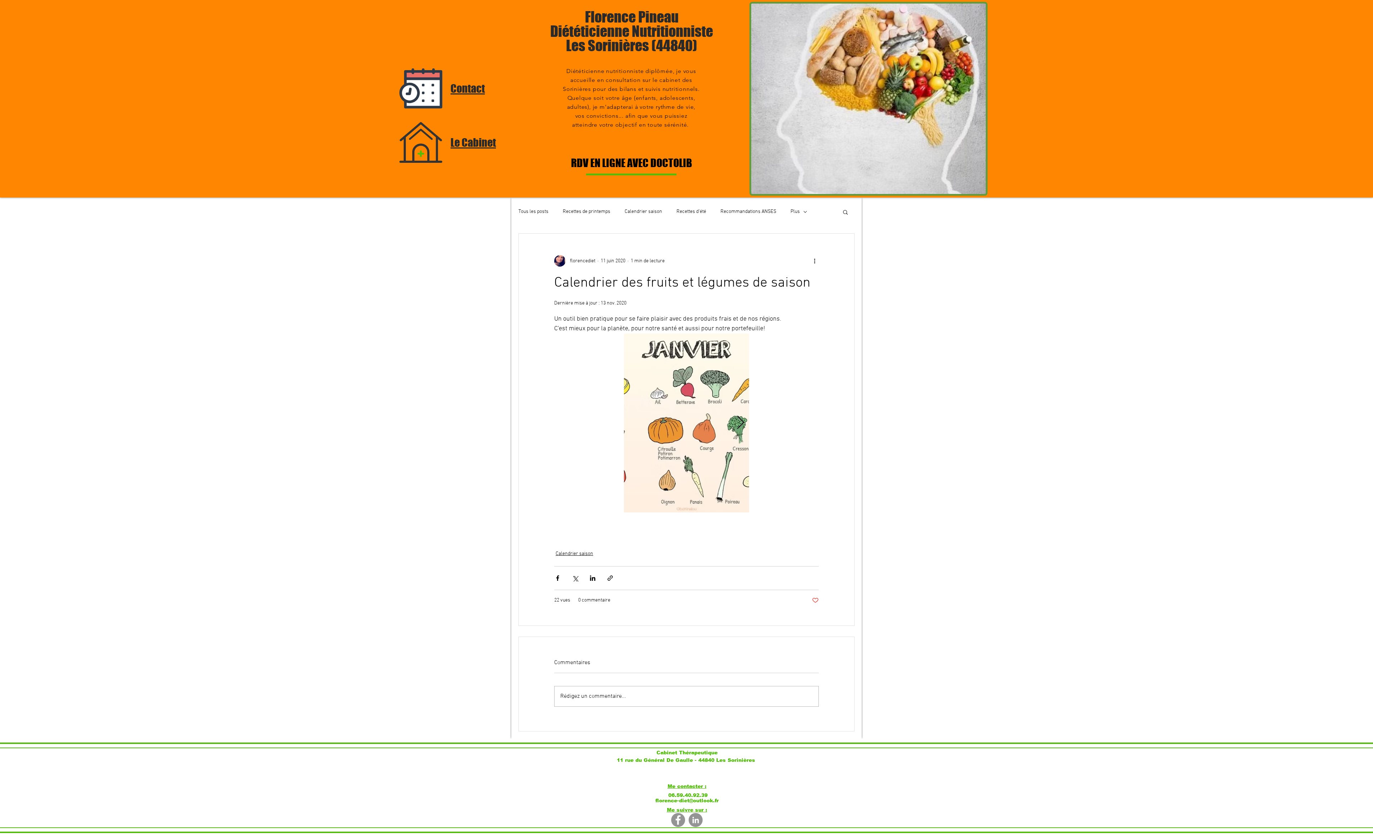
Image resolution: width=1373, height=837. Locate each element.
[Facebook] (678, 820)
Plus (795, 212)
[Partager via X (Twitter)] (575, 578)
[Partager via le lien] (610, 578)
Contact (468, 88)
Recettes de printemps (586, 212)
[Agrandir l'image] (686, 423)
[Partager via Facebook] (557, 578)
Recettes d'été (691, 212)
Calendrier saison (643, 212)
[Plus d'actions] (814, 261)
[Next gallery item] (741, 423)
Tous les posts (533, 212)
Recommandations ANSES (748, 212)
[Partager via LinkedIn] (592, 578)
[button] (845, 212)
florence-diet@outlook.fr (687, 800)
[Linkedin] (696, 820)
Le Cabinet (473, 142)
